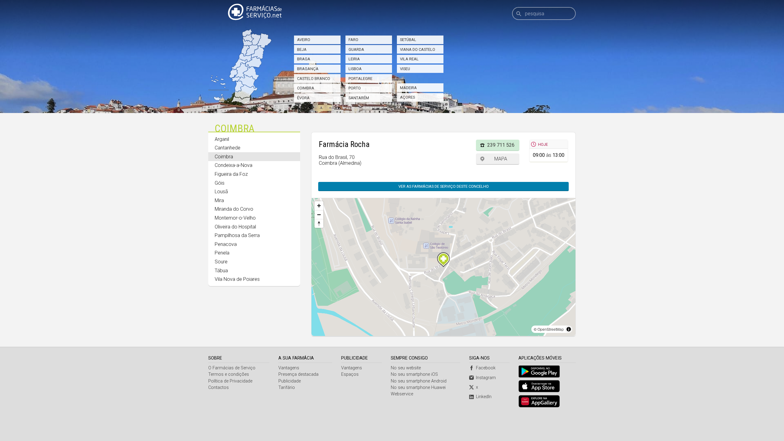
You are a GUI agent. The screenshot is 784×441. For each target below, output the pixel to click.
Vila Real (409, 59)
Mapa (500, 159)
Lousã (221, 191)
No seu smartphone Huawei (418, 387)
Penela (222, 253)
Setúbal (408, 39)
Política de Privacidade (230, 381)
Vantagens (288, 368)
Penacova (226, 244)
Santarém (359, 98)
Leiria (354, 59)
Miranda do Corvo (234, 209)
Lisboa (355, 68)
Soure (221, 262)
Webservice (402, 394)
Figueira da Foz (231, 174)
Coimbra (305, 88)
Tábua (221, 270)
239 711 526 (500, 145)
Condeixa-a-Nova (233, 165)
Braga (303, 59)
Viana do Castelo (417, 49)
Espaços (350, 374)
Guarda (356, 49)
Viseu (405, 68)
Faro (353, 39)
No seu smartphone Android (419, 381)
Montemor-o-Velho (235, 218)
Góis (219, 183)
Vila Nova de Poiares (237, 279)
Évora (303, 98)
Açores (407, 97)
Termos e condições (228, 374)
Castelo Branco (313, 78)
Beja (302, 49)
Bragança (307, 68)
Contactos (218, 387)
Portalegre (360, 78)
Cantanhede (227, 148)
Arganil (222, 139)
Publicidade (289, 381)
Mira (219, 200)
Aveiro (303, 39)
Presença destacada (298, 374)
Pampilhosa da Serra (237, 235)
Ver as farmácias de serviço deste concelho (443, 186)
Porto (355, 88)
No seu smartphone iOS (414, 374)
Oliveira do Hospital (235, 227)
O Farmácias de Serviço (231, 368)
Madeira (408, 87)
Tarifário (286, 387)
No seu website (406, 368)
